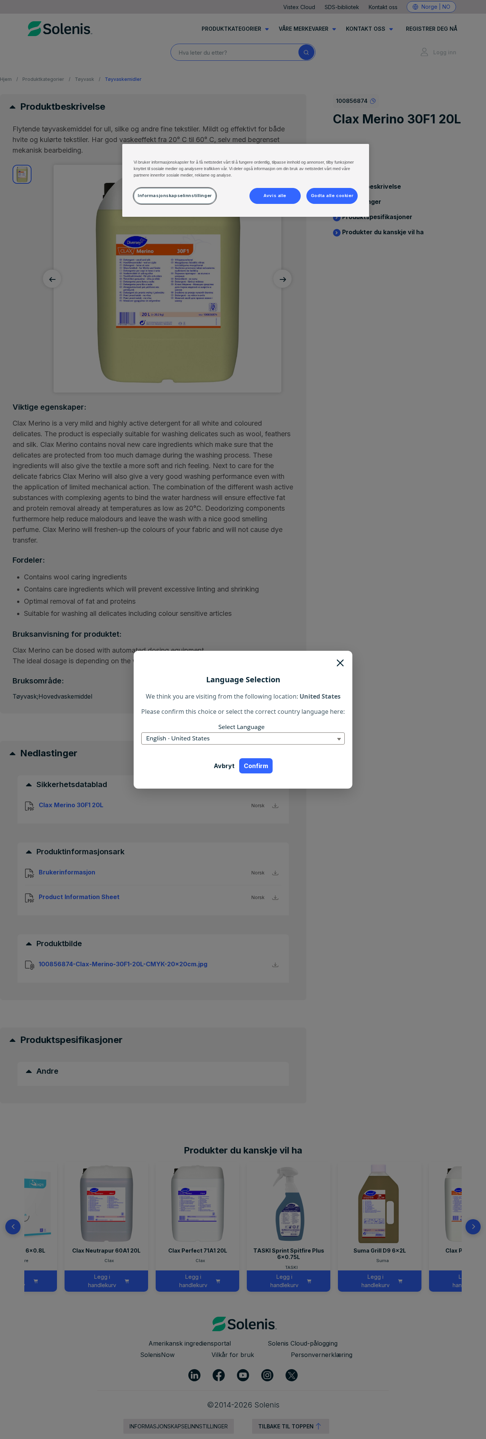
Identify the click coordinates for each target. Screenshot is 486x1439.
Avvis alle (275, 195)
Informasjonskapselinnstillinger (175, 195)
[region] (245, 180)
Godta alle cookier (332, 195)
